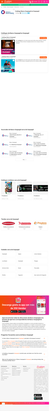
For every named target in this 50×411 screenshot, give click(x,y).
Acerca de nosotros (4, 376)
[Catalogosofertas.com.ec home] (8, 1)
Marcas (2, 372)
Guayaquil (21, 338)
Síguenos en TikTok (16, 375)
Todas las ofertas (4, 371)
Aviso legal (28, 403)
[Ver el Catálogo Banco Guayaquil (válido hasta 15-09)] (8, 47)
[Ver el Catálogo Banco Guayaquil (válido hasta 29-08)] (8, 66)
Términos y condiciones (35, 403)
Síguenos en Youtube (16, 373)
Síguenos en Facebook (16, 370)
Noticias (2, 379)
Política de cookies (9, 404)
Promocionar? (3, 369)
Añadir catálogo (4, 378)
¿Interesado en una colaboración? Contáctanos (26, 370)
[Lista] (44, 2)
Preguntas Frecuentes (5, 368)
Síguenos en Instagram (16, 372)
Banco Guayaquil (11, 341)
